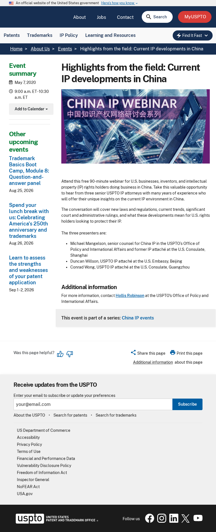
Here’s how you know (119, 3)
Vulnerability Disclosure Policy (44, 465)
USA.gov (25, 493)
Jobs (101, 17)
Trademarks (39, 35)
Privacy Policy (29, 444)
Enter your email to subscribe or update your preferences (64, 396)
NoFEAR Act (28, 486)
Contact (125, 17)
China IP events (138, 317)
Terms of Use (28, 451)
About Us (40, 49)
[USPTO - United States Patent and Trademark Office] (56, 522)
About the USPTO (29, 415)
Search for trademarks (116, 415)
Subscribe (187, 404)
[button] (147, 354)
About (79, 17)
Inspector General (33, 479)
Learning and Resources (110, 35)
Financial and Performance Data (46, 458)
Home (16, 49)
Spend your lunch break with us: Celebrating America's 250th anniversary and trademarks (29, 220)
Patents (12, 35)
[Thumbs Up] (60, 354)
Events (65, 49)
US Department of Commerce (43, 430)
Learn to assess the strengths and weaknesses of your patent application (28, 270)
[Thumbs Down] (69, 354)
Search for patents (70, 415)
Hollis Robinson (130, 295)
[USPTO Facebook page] (148, 521)
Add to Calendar (30, 110)
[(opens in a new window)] (160, 521)
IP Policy (69, 35)
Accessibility (28, 437)
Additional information (153, 362)
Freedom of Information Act (42, 472)
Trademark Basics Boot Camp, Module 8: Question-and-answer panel (29, 170)
